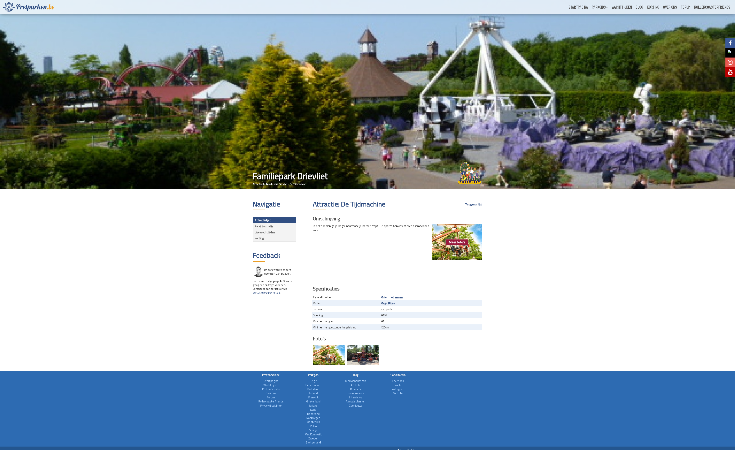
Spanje (313, 430)
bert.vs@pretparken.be (266, 292)
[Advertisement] (397, 272)
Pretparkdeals (271, 389)
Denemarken (313, 385)
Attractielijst (263, 220)
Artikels (355, 385)
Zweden (313, 438)
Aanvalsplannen (355, 401)
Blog (639, 6)
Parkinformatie (264, 226)
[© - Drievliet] (329, 355)
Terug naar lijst (473, 204)
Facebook (398, 381)
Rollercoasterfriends (712, 6)
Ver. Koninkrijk (313, 434)
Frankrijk (313, 397)
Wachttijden (622, 6)
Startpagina (578, 6)
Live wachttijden (265, 232)
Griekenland (313, 401)
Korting (653, 6)
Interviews (355, 397)
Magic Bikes (388, 303)
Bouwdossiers (355, 393)
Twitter (398, 385)
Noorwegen (313, 418)
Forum (685, 6)
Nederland (258, 184)
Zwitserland (313, 442)
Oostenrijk (313, 422)
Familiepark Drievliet (276, 184)
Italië (313, 409)
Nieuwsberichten (355, 381)
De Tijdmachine (298, 184)
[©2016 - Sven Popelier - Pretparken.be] (363, 355)
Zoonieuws (356, 405)
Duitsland (313, 389)
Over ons (670, 6)
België (313, 381)
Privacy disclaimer (271, 405)
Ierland (313, 405)
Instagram (398, 389)
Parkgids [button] (599, 6)
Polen (313, 426)
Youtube (398, 393)
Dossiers (355, 389)
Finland (313, 393)
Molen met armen (392, 297)
